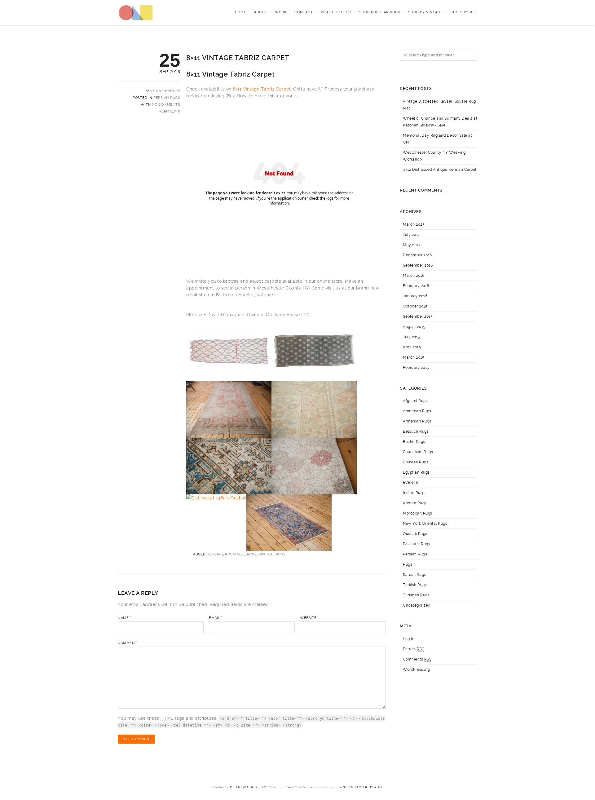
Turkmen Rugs (416, 595)
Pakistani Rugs (416, 544)
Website (308, 618)
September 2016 (418, 265)
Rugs (252, 554)
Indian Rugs (414, 493)
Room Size (235, 554)
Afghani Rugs (415, 401)
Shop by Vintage (425, 12)
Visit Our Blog (336, 12)
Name (124, 618)
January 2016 (415, 296)
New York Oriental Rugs (425, 523)
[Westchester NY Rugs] (135, 12)
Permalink (169, 111)
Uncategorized (416, 605)
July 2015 (411, 337)
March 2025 (414, 224)
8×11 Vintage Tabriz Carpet (262, 88)
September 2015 (418, 316)
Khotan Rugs (415, 503)
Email (216, 618)
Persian (215, 554)
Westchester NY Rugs (363, 787)
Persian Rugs (166, 98)
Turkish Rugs (415, 585)
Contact (303, 12)
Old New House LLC (248, 787)
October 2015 (415, 306)
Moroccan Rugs (417, 513)
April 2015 (412, 347)
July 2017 (411, 234)
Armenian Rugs (417, 421)
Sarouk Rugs (414, 574)
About (260, 12)
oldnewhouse (165, 91)
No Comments (166, 105)
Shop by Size (464, 12)
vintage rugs (272, 554)
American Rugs (417, 411)
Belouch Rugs (416, 431)
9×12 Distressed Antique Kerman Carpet (440, 169)
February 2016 (416, 286)
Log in (408, 639)
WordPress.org (416, 669)
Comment (127, 643)
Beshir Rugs (414, 442)
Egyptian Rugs (416, 472)
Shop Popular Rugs (379, 12)
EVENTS (410, 482)
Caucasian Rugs (418, 452)
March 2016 (413, 275)
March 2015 (413, 357)
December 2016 (417, 255)
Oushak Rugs (415, 534)
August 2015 (414, 327)
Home (240, 12)
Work (281, 12)
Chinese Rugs (415, 462)
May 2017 (412, 245)
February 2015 (416, 367)
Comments (417, 659)
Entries (413, 649)
